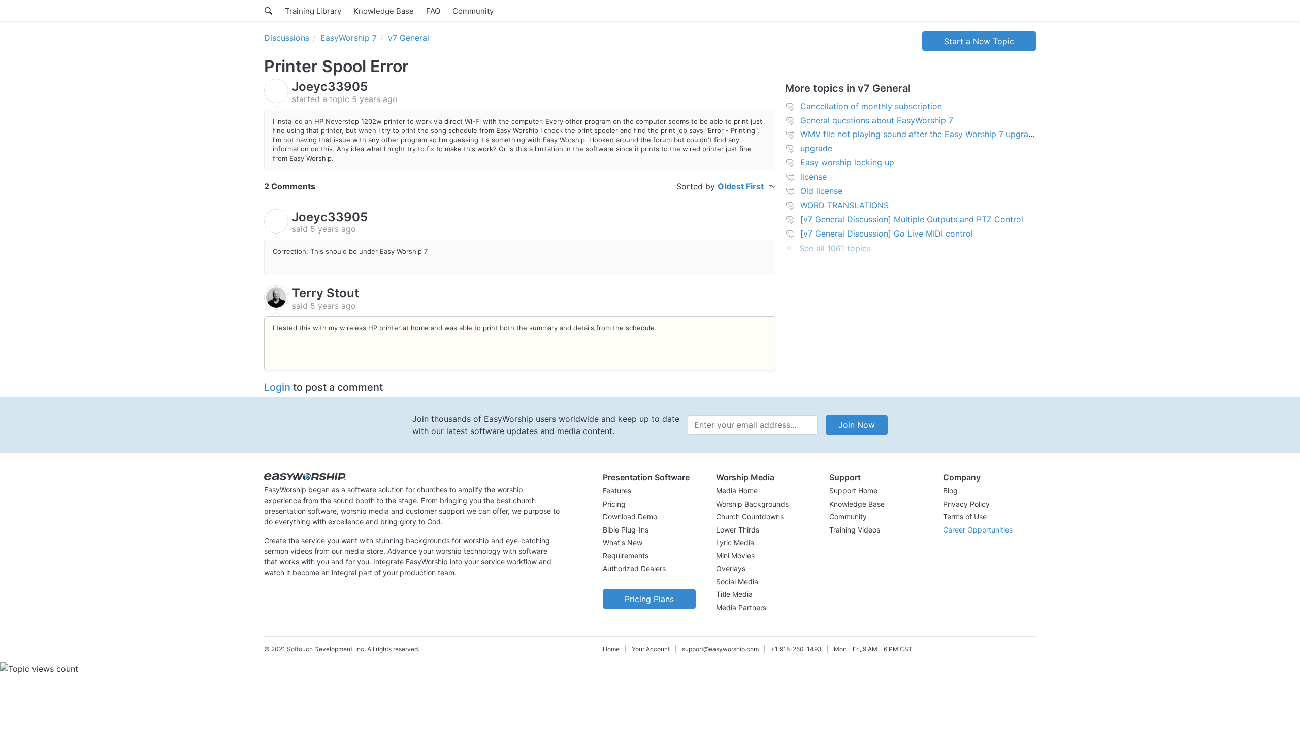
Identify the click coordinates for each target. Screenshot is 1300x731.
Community (473, 11)
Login (277, 387)
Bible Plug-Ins (625, 529)
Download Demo (630, 516)
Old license (821, 191)
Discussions (286, 37)
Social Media (737, 581)
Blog (950, 490)
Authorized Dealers (634, 568)
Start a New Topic (979, 41)
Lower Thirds (737, 529)
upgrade (816, 148)
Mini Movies (735, 555)
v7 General (408, 37)
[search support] (268, 10)
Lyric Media (735, 542)
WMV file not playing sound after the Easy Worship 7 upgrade (919, 134)
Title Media (734, 594)
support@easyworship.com (720, 649)
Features (617, 490)
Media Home (737, 490)
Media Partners (741, 607)
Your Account (651, 649)
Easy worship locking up (847, 162)
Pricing (614, 504)
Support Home (853, 490)
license (813, 177)
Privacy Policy (966, 504)
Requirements (625, 555)
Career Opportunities (978, 529)
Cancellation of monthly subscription (871, 106)
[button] (649, 477)
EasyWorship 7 (348, 37)
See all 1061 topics (835, 248)
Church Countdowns (750, 516)
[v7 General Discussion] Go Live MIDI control (886, 233)
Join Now (856, 425)
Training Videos (854, 529)
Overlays (730, 568)
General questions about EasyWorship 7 (876, 120)
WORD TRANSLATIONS (844, 205)
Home (611, 649)
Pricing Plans (649, 599)
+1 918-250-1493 (796, 649)
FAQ (433, 11)
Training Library (313, 11)
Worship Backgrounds (752, 504)
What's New (622, 542)
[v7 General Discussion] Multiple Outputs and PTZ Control (911, 219)
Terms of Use (965, 516)
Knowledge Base (383, 11)
